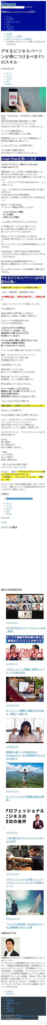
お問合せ (10, 29)
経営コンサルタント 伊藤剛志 (19, 499)
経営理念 (10, 19)
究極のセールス (13, 22)
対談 (8, 24)
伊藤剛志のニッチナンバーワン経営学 (18, 12)
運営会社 (10, 27)
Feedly (4, 522)
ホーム (9, 16)
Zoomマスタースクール (11, 467)
